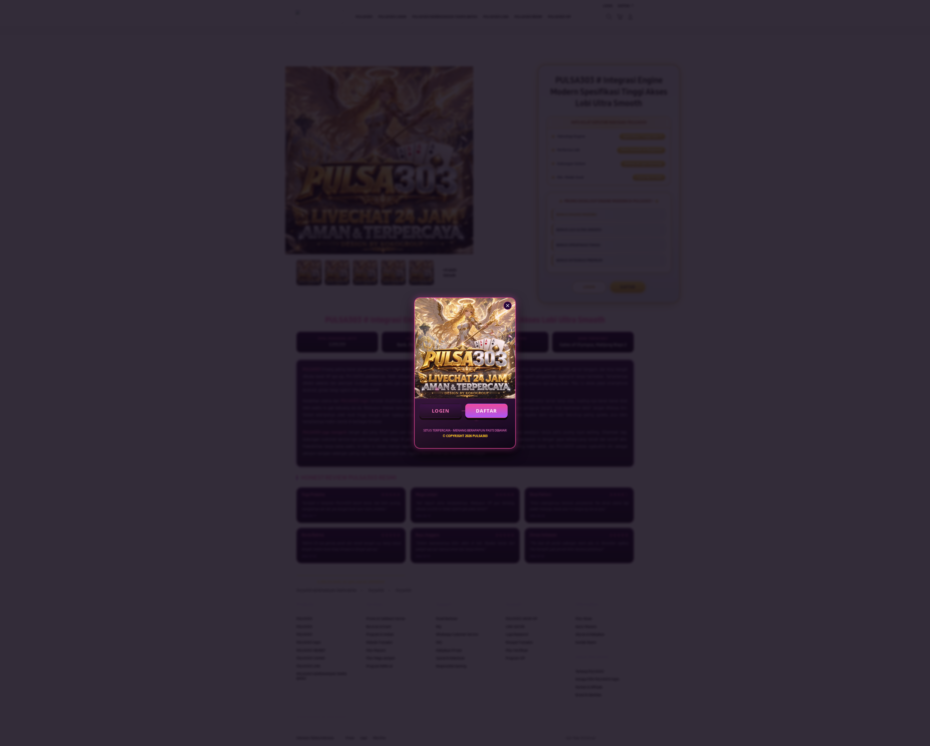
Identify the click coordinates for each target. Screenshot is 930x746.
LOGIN (441, 411)
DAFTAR (486, 411)
